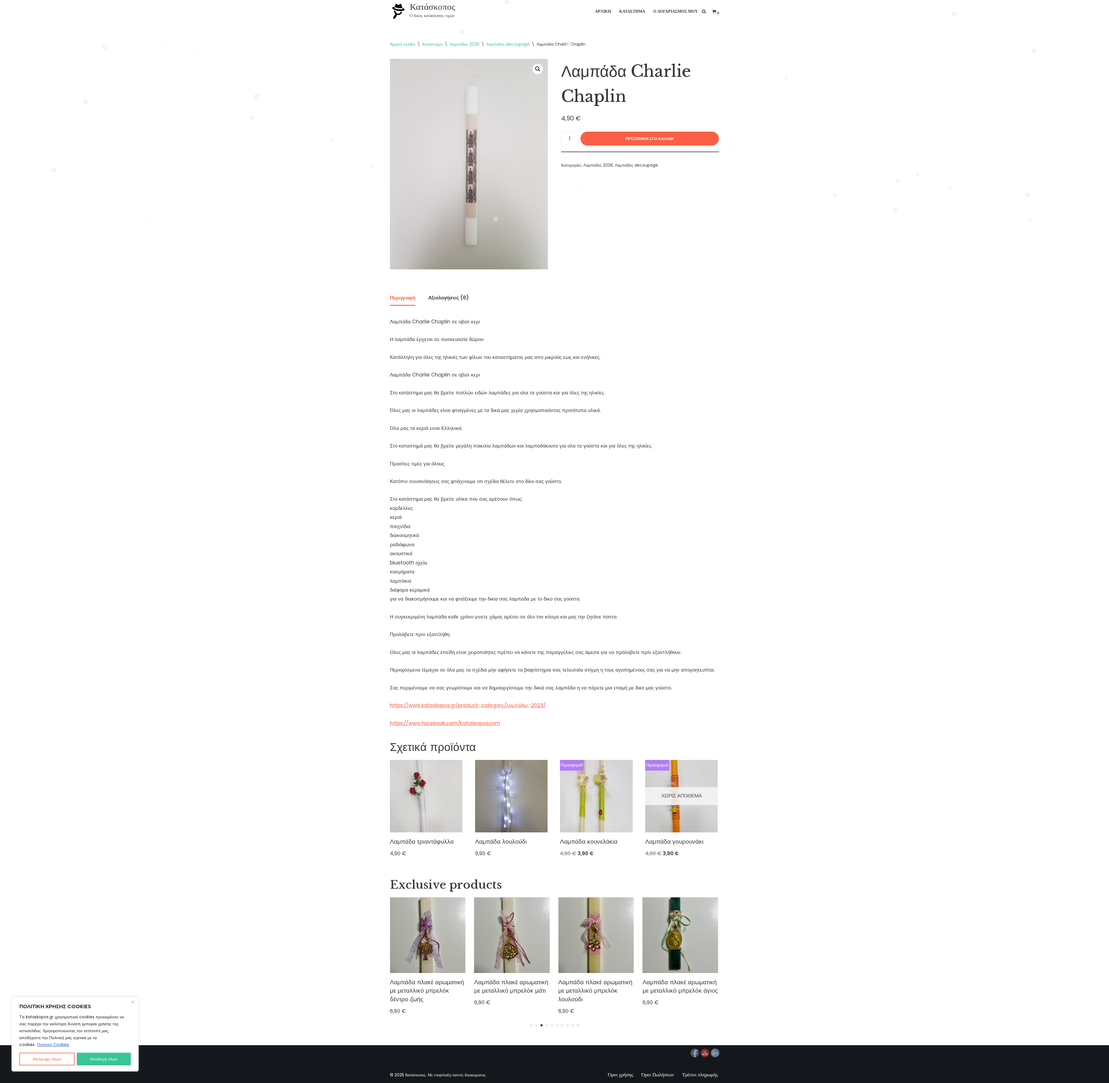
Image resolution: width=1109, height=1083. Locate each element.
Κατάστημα (632, 11)
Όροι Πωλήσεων (657, 1074)
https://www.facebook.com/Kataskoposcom (445, 723)
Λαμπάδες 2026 (464, 44)
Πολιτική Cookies (53, 1044)
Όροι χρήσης (620, 1074)
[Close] (132, 1001)
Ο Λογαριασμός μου (675, 11)
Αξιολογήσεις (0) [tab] (448, 297)
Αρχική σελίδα (402, 44)
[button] (538, 69)
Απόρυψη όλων (47, 1059)
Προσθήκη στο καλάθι (650, 138)
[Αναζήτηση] (704, 11)
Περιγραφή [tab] (402, 297)
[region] (75, 1034)
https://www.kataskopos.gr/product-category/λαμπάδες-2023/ (468, 705)
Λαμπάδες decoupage (507, 44)
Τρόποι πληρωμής (700, 1074)
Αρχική (603, 11)
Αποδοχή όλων (104, 1059)
